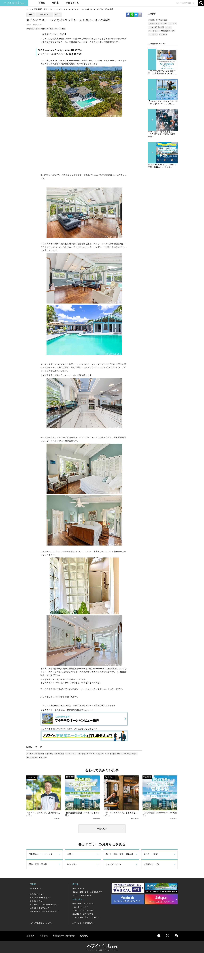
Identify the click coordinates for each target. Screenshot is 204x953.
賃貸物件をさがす (37, 901)
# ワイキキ (172, 23)
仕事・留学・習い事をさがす (83, 904)
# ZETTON (90, 754)
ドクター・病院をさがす (82, 895)
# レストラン (153, 34)
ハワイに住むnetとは (185, 3)
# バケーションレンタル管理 (75, 754)
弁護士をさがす (78, 888)
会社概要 (30, 936)
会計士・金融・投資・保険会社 (119, 854)
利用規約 (84, 936)
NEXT (57, 14)
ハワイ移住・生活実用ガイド (83, 923)
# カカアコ (163, 34)
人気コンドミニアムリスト (40, 908)
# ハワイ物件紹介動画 (156, 27)
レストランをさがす (80, 907)
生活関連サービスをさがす (83, 914)
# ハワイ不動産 (60, 29)
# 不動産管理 (39, 754)
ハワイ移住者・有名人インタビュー (86, 917)
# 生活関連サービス (167, 31)
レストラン (72, 864)
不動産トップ (38, 888)
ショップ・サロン (113, 864)
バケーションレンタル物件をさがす (44, 904)
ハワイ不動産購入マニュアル (41, 923)
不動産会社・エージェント (41, 854)
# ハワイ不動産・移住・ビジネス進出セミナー (121, 754)
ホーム (28, 9)
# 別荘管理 (49, 754)
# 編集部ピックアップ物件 (36, 29)
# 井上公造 (43, 757)
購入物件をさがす (37, 894)
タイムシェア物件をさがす (40, 898)
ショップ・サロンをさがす (83, 910)
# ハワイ (168, 27)
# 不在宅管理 (59, 754)
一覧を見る (44, 14)
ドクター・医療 (151, 854)
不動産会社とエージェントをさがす (44, 911)
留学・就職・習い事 (38, 864)
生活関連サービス (152, 864)
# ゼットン (100, 754)
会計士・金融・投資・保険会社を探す (87, 892)
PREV (31, 14)
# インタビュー (32, 757)
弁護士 (70, 854)
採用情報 (44, 936)
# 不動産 (50, 29)
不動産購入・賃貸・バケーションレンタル (49, 9)
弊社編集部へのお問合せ (64, 936)
